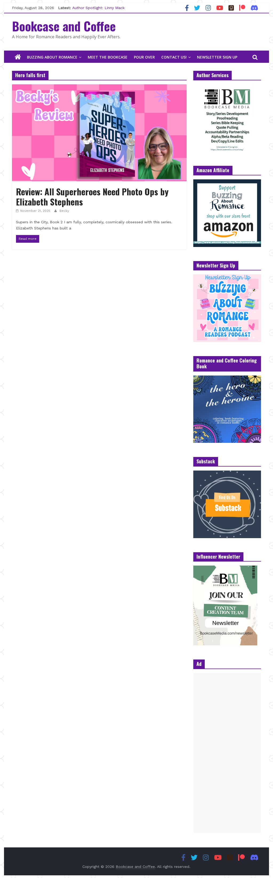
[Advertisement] (227, 753)
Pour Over (144, 57)
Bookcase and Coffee (64, 26)
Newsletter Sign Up (217, 57)
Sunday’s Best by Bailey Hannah (101, 5)
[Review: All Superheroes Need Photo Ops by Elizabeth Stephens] (99, 87)
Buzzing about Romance (52, 57)
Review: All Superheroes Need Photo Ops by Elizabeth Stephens (92, 196)
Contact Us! (174, 57)
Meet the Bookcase (107, 57)
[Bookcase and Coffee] (18, 57)
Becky (64, 211)
